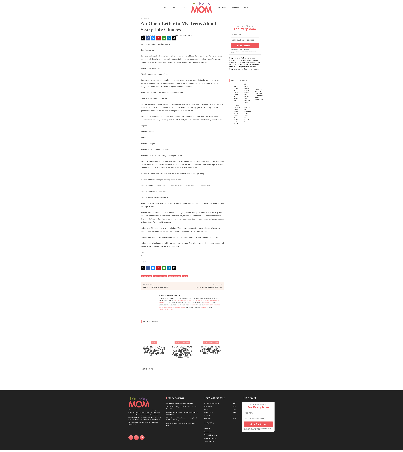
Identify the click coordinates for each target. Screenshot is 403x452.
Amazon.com (207, 303)
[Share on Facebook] (148, 38)
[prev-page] (180, 362)
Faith (147, 18)
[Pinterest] (142, 437)
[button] (273, 7)
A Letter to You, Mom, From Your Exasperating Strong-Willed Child (154, 350)
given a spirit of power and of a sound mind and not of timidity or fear (183, 186)
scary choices (174, 276)
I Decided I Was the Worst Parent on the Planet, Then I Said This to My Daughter (182, 351)
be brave (184, 237)
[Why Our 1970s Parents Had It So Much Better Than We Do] (210, 334)
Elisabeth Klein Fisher (182, 35)
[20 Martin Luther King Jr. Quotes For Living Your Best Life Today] (241, 85)
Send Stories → (245, 45)
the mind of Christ (159, 192)
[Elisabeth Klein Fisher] (150, 302)
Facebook (203, 307)
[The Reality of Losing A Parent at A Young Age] (230, 85)
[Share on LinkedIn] (169, 38)
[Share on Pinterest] (158, 38)
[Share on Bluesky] (153, 38)
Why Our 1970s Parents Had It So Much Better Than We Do (210, 349)
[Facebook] (130, 437)
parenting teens (160, 276)
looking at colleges (156, 56)
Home (143, 18)
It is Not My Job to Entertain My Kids (209, 287)
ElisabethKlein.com (166, 309)
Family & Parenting (182, 342)
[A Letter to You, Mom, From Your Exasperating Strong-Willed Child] (154, 334)
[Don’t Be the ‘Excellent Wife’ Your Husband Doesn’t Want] (241, 107)
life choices (146, 276)
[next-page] (183, 362)
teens (185, 276)
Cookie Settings (209, 441)
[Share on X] (143, 38)
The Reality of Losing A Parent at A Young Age (179, 403)
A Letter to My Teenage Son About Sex (156, 287)
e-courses (192, 305)
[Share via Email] (164, 38)
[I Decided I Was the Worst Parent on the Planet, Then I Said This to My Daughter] (182, 334)
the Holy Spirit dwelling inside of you (166, 180)
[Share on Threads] (174, 38)
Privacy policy (258, 429)
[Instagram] (136, 437)
